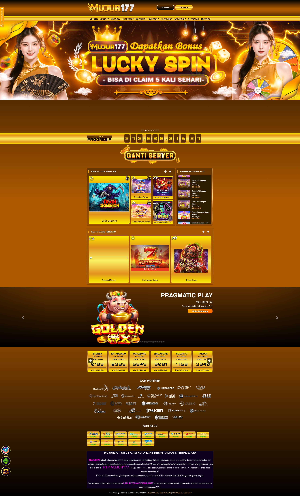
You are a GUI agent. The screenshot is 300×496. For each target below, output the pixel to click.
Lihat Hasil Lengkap (97, 370)
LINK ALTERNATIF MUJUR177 (138, 483)
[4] (147, 130)
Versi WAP (187, 493)
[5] (149, 130)
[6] (151, 130)
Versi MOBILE (177, 493)
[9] (156, 130)
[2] (143, 130)
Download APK (153, 493)
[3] (145, 130)
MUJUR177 (95, 459)
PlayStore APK (165, 493)
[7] (153, 130)
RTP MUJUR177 (115, 467)
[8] (154, 130)
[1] (141, 130)
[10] (158, 130)
